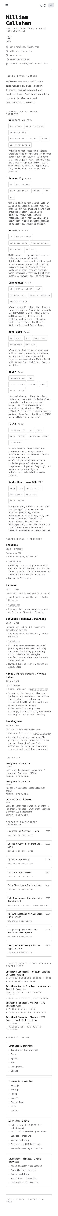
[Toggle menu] (7, 5)
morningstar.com (42, 733)
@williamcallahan (19, 59)
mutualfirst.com (39, 689)
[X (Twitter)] (40, 5)
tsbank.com (14, 605)
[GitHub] (45, 5)
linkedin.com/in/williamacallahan (29, 63)
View (30, 120)
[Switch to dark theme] (51, 5)
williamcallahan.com (21, 51)
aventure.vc (16, 55)
